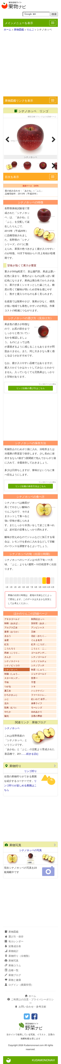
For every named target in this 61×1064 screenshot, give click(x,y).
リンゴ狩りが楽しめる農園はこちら (20, 785)
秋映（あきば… (12, 623)
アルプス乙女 (11, 627)
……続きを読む (30, 753)
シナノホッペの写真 (30, 850)
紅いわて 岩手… (39, 699)
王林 (33, 631)
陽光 (6, 715)
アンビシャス (37, 627)
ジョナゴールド (38, 673)
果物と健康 (14, 980)
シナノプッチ (37, 665)
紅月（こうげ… (38, 644)
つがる (7, 686)
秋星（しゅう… (38, 669)
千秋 (6, 682)
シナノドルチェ (38, 661)
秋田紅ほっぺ (37, 618)
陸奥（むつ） (11, 707)
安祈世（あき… (38, 623)
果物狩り (15, 766)
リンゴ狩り (30, 771)
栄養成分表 (14, 946)
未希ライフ (36, 703)
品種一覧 (13, 970)
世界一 (34, 677)
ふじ (6, 699)
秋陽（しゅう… (12, 673)
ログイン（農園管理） (20, 984)
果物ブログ (14, 975)
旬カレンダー (15, 941)
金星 (6, 640)
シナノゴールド (38, 656)
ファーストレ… (38, 694)
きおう (7, 635)
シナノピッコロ (12, 665)
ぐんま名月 (36, 640)
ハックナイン (37, 690)
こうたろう (9, 648)
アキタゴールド (12, 618)
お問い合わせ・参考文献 (32, 1006)
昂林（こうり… (12, 652)
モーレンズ (36, 707)
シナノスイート (12, 661)
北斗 (6, 703)
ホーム (7, 29)
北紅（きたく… (38, 635)
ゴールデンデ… (38, 652)
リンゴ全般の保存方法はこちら (30, 486)
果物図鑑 (19, 29)
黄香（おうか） (12, 631)
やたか (7, 711)
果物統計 (13, 951)
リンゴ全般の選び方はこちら (30, 388)
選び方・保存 (15, 936)
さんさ (7, 656)
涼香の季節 (36, 715)
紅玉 (6, 644)
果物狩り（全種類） (19, 956)
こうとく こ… (38, 648)
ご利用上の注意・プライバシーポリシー (32, 1001)
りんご (30, 29)
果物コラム (14, 965)
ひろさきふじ (11, 694)
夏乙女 (7, 690)
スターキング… (12, 677)
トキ (33, 686)
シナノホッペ (11, 669)
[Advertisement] (30, 64)
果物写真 (15, 845)
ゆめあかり (36, 711)
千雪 (33, 682)
